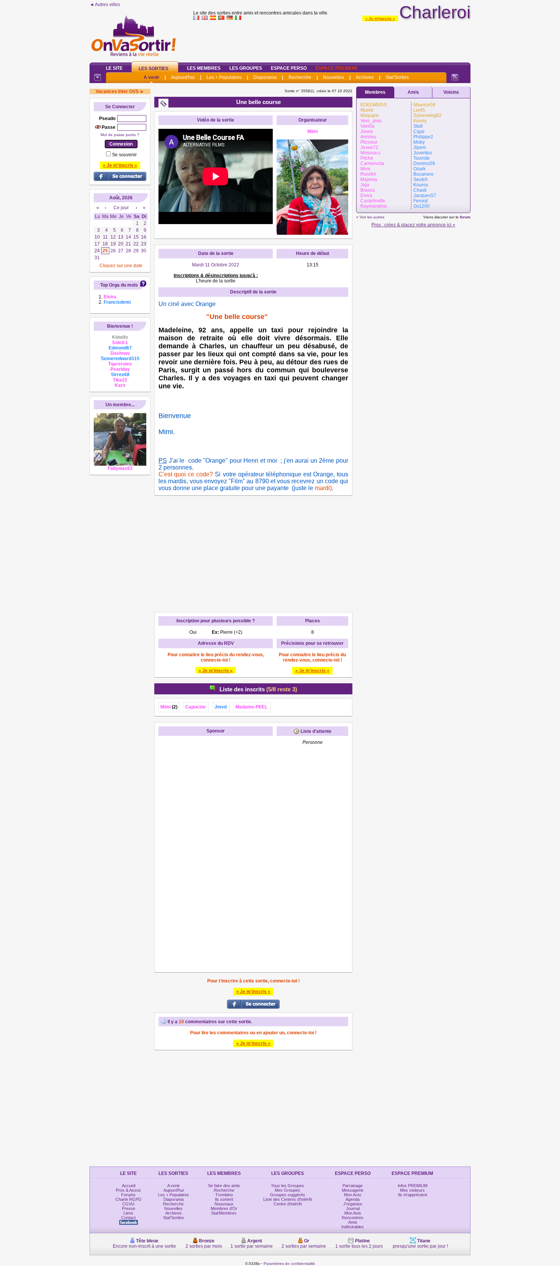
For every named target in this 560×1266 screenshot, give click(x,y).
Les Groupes (245, 68)
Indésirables (352, 1226)
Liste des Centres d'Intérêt (287, 1199)
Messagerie (352, 1190)
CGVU (128, 1204)
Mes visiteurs (412, 1190)
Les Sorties (153, 68)
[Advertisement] (331, 39)
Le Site (114, 68)
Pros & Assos (128, 1190)
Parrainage (352, 1185)
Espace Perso (289, 68)
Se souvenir (124, 154)
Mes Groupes (287, 1190)
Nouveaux (224, 1204)
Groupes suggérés (287, 1194)
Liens (128, 1213)
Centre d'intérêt (288, 1204)
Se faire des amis (224, 1185)
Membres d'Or (224, 1208)
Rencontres (352, 1217)
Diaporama (265, 77)
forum (465, 217)
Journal (353, 1208)
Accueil (128, 1185)
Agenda (353, 1199)
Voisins (451, 92)
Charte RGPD (128, 1199)
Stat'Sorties (397, 77)
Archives (365, 77)
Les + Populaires (224, 77)
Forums (128, 1194)
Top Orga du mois (119, 285)
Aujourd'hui (183, 77)
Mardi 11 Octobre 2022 (215, 265)
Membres (375, 92)
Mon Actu (352, 1194)
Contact (128, 1217)
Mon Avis (352, 1213)
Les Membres (204, 68)
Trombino (224, 1194)
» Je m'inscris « (380, 18)
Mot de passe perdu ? (120, 135)
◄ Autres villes (105, 4)
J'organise (352, 1204)
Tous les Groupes (287, 1185)
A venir (151, 77)
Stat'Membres (224, 1213)
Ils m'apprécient (412, 1194)
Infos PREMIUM (412, 1185)
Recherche (299, 77)
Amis (413, 92)
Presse (128, 1208)
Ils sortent (224, 1199)
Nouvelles (333, 77)
